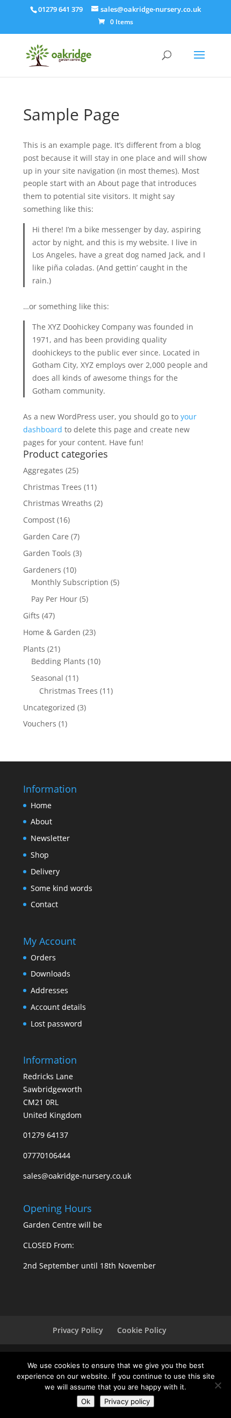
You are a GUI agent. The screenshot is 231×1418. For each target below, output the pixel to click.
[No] (217, 1385)
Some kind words (61, 888)
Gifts (31, 615)
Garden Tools (47, 553)
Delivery (45, 871)
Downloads (50, 973)
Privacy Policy (78, 1330)
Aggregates (43, 470)
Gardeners (42, 570)
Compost (39, 520)
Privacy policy (127, 1401)
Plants (34, 649)
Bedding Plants (58, 661)
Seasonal (47, 678)
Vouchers (39, 723)
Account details (58, 1007)
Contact (44, 904)
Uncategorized (49, 707)
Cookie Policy (142, 1330)
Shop (40, 855)
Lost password (56, 1023)
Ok (85, 1401)
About (41, 821)
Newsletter (50, 838)
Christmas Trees (52, 487)
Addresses (49, 990)
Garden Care (46, 536)
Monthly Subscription (70, 582)
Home (41, 805)
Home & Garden (52, 632)
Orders (43, 957)
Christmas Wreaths (57, 503)
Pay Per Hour (54, 599)
